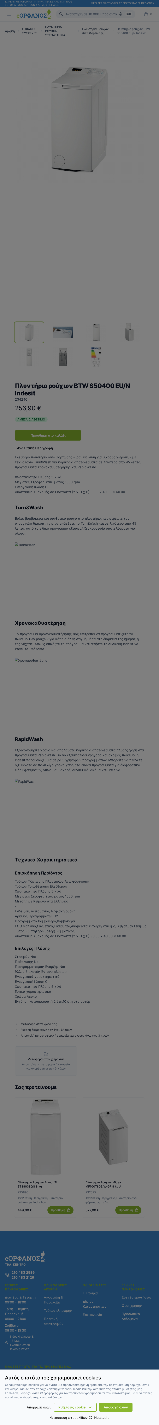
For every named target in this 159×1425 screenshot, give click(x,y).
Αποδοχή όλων (116, 1407)
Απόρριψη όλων (39, 1407)
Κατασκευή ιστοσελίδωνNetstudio (79, 1417)
